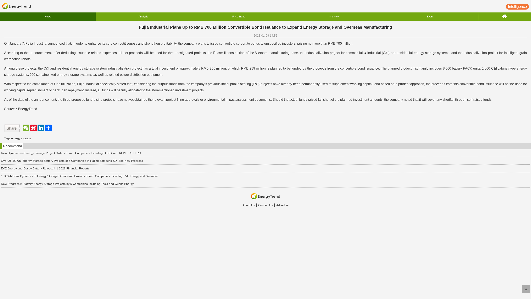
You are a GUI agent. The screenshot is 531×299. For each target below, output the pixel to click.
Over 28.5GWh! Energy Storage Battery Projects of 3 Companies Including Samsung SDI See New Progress (72, 160)
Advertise (282, 205)
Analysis (143, 16)
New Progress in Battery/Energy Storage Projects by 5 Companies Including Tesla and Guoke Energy (67, 183)
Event (430, 16)
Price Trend (238, 16)
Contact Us (265, 205)
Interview (334, 16)
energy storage (21, 138)
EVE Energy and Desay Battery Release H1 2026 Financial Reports (45, 168)
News (48, 16)
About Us (249, 205)
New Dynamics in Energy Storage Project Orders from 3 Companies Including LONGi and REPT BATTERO (71, 153)
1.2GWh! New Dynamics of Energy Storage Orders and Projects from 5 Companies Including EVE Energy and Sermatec (79, 176)
